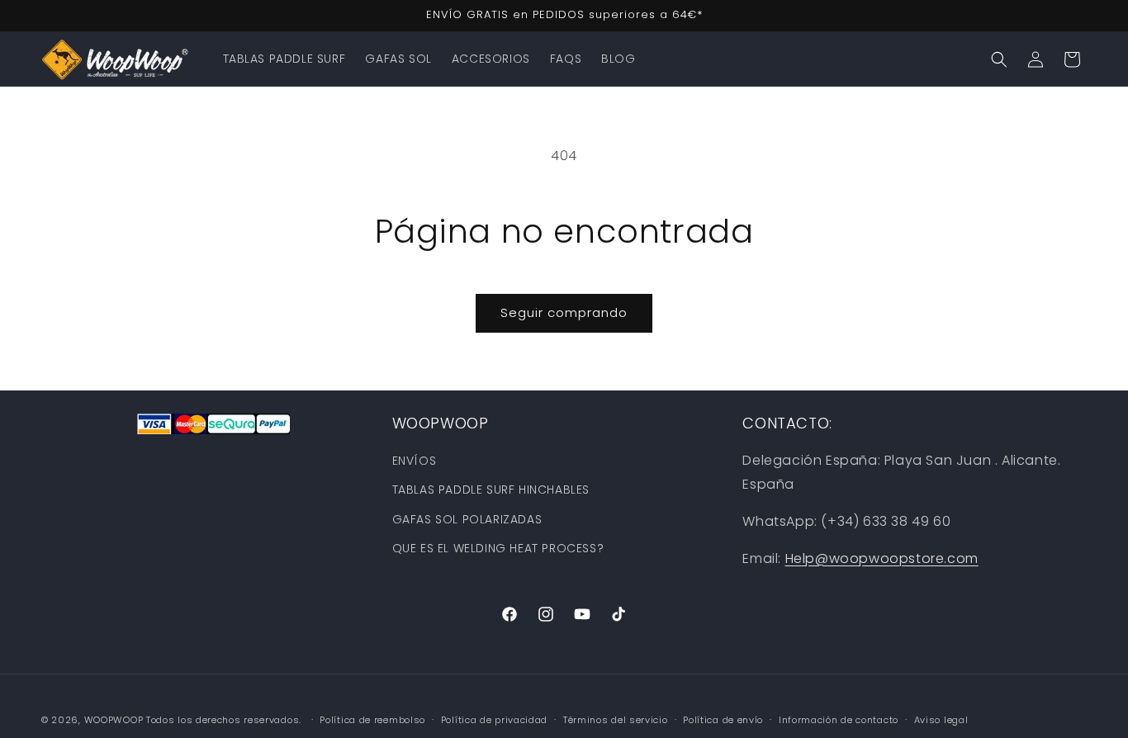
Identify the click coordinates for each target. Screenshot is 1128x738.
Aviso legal (941, 719)
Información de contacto (838, 719)
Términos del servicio (615, 719)
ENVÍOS (414, 460)
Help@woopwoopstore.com (882, 558)
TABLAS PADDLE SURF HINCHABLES (491, 490)
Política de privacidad (494, 719)
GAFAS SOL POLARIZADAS (467, 519)
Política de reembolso (372, 719)
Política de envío (723, 719)
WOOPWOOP (114, 719)
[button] (999, 59)
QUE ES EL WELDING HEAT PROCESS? (498, 548)
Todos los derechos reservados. (225, 719)
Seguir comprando (564, 312)
